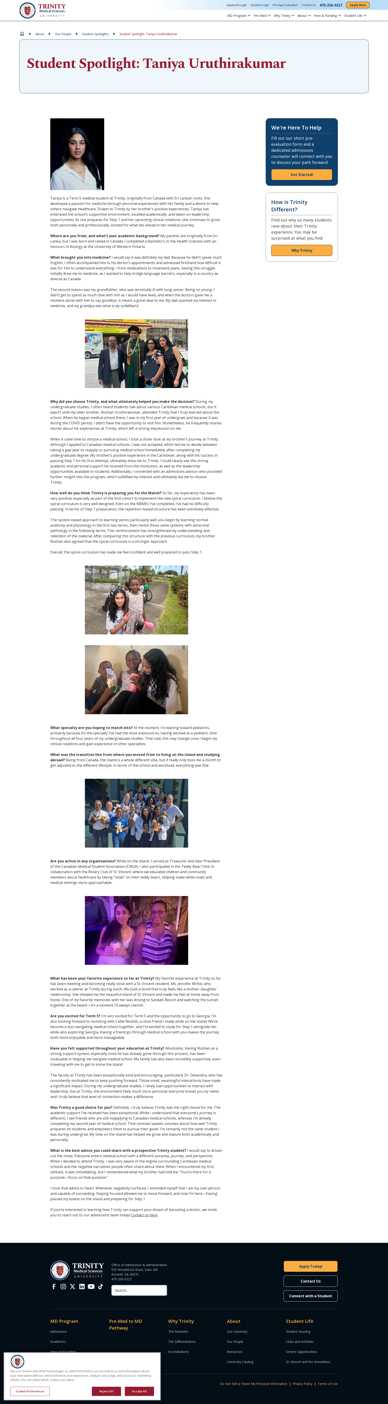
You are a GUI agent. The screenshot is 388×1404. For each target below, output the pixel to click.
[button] (240, 15)
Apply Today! (310, 1266)
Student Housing (298, 1331)
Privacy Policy (302, 1384)
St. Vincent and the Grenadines (308, 1362)
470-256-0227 (121, 1279)
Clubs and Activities (300, 1341)
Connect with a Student (310, 1295)
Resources (234, 1352)
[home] (42, 10)
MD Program (237, 15)
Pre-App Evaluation (285, 5)
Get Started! (302, 174)
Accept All (139, 1391)
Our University (237, 1331)
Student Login (259, 5)
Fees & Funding (325, 15)
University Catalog (240, 1362)
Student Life (353, 15)
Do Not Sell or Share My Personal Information (253, 1384)
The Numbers (178, 1331)
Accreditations (178, 1352)
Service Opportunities (301, 1352)
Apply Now (358, 5)
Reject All (106, 1391)
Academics (58, 1341)
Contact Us (309, 5)
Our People (235, 1341)
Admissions (58, 1331)
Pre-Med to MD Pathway (125, 1324)
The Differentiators (182, 1341)
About (302, 15)
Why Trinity (282, 15)
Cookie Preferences (30, 1391)
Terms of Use (328, 1384)
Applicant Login (237, 5)
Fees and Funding (63, 1352)
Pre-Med (260, 15)
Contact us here (144, 1215)
